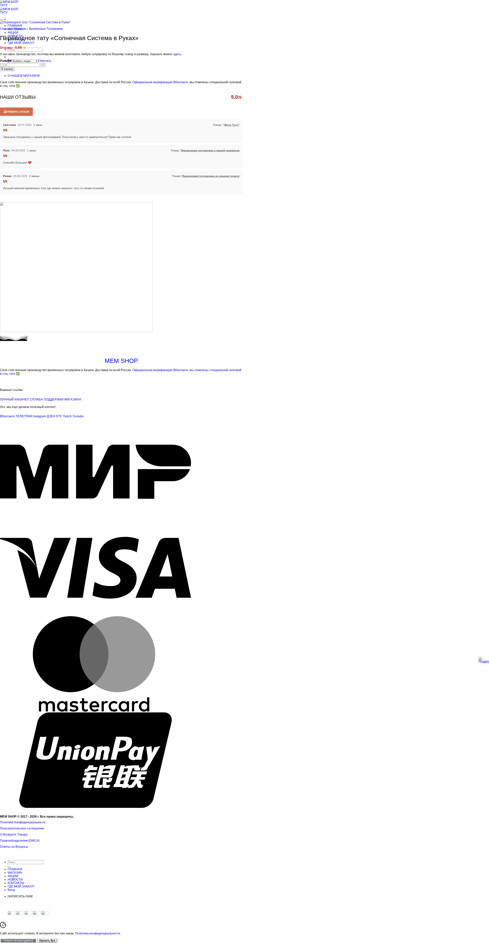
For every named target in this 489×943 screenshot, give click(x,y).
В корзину (7, 69)
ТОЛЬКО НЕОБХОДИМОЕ (18, 940)
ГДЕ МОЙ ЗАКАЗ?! (21, 42)
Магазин (20, 28)
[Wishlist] (1, 19)
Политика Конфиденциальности (22, 822)
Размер (5, 60)
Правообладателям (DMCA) (20, 840)
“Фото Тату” (231, 125)
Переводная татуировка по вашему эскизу (211, 176)
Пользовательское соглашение (22, 828)
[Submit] (9, 866)
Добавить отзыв (16, 111)
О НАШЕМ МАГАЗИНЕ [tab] (24, 75)
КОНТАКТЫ (16, 883)
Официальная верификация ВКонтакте (160, 82)
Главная (6, 28)
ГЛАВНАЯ (15, 25)
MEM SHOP (121, 360)
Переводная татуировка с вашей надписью (210, 150)
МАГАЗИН (15, 872)
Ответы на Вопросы (14, 846)
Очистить (44, 60)
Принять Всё (47, 940)
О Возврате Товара (14, 834)
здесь (177, 54)
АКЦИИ (13, 32)
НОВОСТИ (15, 879)
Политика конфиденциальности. (98, 933)
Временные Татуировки (46, 28)
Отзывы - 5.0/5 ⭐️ (13, 47)
